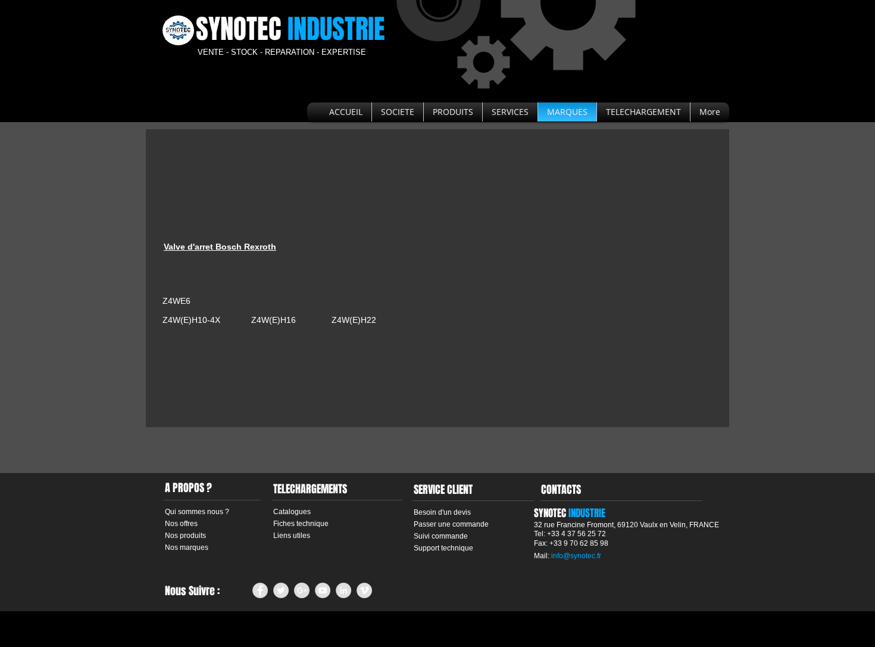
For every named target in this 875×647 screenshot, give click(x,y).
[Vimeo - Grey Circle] (364, 590)
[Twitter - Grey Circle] (281, 590)
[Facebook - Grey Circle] (260, 590)
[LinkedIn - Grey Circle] (343, 590)
